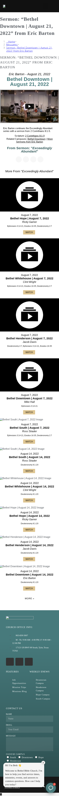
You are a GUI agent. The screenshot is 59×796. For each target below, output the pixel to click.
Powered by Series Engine (29, 607)
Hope (41, 757)
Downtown (27, 757)
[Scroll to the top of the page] (1, 794)
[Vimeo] (29, 662)
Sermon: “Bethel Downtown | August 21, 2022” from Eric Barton (29, 49)
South (13, 757)
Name (9, 714)
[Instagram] (10, 662)
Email (9, 725)
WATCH (29, 232)
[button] (45, 6)
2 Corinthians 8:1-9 (35, 135)
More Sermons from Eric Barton (34, 140)
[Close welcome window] (43, 763)
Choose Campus (15, 754)
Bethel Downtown (36, 139)
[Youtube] (19, 662)
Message (11, 735)
